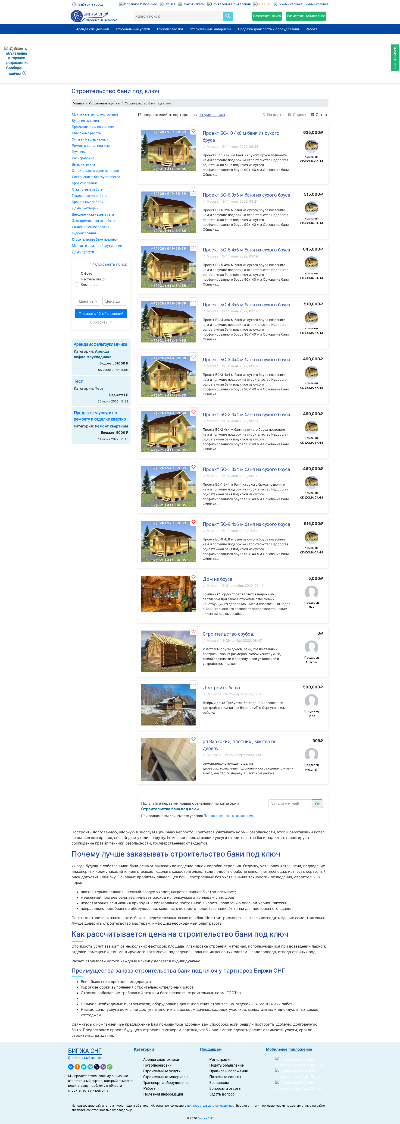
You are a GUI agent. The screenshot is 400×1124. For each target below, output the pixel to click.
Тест (78, 381)
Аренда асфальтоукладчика (100, 344)
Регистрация (220, 1059)
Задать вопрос (221, 1094)
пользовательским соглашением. (211, 1105)
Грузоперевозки (170, 29)
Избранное (148, 4)
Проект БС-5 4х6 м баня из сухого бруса (246, 250)
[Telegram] (90, 1067)
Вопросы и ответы (225, 1088)
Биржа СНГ (205, 1118)
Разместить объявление (306, 16)
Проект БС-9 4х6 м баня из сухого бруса (246, 524)
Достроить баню (221, 688)
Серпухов (213, 694)
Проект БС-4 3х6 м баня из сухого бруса (246, 305)
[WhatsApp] (109, 1067)
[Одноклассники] (77, 1067)
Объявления (241, 4)
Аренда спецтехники (92, 29)
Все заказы (219, 1082)
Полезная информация (163, 1094)
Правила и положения (228, 1071)
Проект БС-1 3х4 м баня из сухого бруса (246, 469)
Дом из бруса (217, 579)
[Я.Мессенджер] (84, 1067)
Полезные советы (225, 1077)
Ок (317, 803)
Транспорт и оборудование (166, 1082)
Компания (89, 285)
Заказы (199, 4)
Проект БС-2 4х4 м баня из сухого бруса (246, 414)
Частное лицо (93, 279)
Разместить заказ (267, 16)
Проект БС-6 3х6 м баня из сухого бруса (246, 195)
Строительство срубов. (228, 634)
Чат (172, 4)
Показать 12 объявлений (101, 313)
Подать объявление (226, 1065)
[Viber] (103, 1067)
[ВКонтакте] (71, 1067)
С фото (86, 273)
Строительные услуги (133, 29)
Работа (311, 29)
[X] (97, 1067)
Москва (212, 146)
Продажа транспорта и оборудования (268, 29)
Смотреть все (395, 57)
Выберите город (90, 4)
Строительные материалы (210, 29)
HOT (267, 4)
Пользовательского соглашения (228, 816)
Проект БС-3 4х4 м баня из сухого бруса (246, 359)
